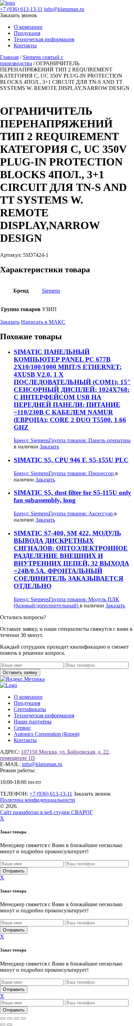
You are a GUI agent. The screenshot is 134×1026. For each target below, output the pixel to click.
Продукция (27, 33)
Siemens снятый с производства (31, 60)
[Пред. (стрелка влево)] (2, 1025)
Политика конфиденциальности (37, 800)
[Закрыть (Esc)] (23, 1018)
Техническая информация (44, 39)
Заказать (10, 322)
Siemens (51, 291)
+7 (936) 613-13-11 (21, 9)
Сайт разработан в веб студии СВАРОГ (46, 812)
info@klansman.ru (64, 9)
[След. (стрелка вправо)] (9, 1025)
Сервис (22, 728)
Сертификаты (30, 709)
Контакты (25, 45)
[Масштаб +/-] (2, 1018)
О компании (28, 27)
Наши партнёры (33, 722)
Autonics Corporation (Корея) (46, 734)
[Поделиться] (16, 1018)
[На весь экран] (9, 1018)
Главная (9, 57)
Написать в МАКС (43, 322)
